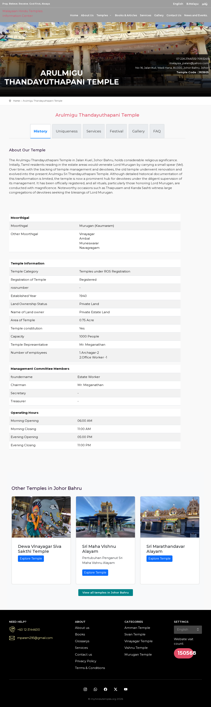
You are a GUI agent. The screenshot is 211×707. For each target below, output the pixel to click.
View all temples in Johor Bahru (105, 592)
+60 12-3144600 (28, 630)
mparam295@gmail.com (35, 638)
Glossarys (82, 641)
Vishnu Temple (136, 648)
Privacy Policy (85, 661)
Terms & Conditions (90, 668)
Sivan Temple (134, 634)
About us (82, 628)
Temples (102, 15)
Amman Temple (137, 628)
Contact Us (173, 15)
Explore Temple (31, 558)
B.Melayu (192, 3)
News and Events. (195, 15)
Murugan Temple (138, 654)
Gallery (159, 15)
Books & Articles (126, 15)
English (178, 3)
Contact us (83, 654)
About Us (87, 15)
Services (145, 15)
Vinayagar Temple (138, 641)
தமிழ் (204, 3)
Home (74, 15)
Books (80, 634)
